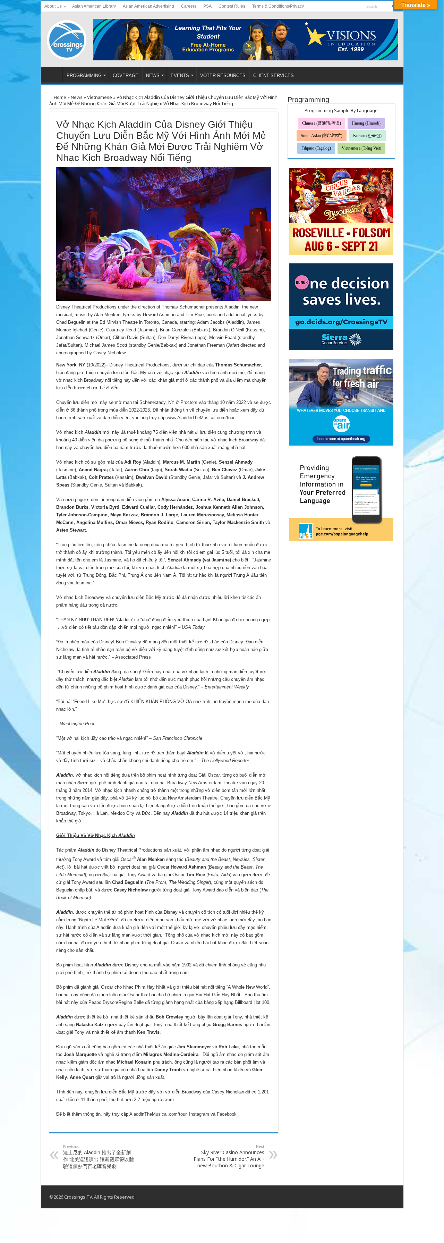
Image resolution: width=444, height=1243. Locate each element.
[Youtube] (350, 6)
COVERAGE (125, 75)
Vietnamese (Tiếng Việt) (361, 148)
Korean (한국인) (367, 135)
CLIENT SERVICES (273, 75)
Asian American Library (94, 6)
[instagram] (356, 6)
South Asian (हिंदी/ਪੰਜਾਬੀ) (321, 135)
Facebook (227, 1114)
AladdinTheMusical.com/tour (157, 1114)
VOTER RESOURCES (223, 75)
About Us (53, 6)
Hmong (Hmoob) (366, 123)
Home (59, 97)
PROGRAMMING (84, 75)
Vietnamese (99, 97)
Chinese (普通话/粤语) (321, 123)
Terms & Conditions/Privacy (278, 6)
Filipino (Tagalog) (316, 148)
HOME (53, 74)
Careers (188, 6)
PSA (207, 6)
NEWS (153, 75)
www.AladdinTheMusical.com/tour (200, 417)
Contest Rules (232, 6)
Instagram (199, 1114)
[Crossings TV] (67, 38)
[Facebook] (343, 6)
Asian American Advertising (148, 6)
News (77, 97)
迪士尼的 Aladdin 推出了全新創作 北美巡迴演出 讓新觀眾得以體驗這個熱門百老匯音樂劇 (98, 1156)
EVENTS (180, 75)
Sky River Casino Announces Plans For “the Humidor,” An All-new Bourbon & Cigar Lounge (229, 1156)
